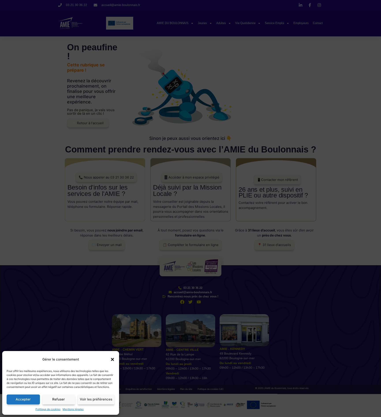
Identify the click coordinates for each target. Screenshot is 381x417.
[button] (112, 359)
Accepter (23, 399)
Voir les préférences (96, 399)
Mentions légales (73, 409)
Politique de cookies (47, 409)
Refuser (58, 399)
